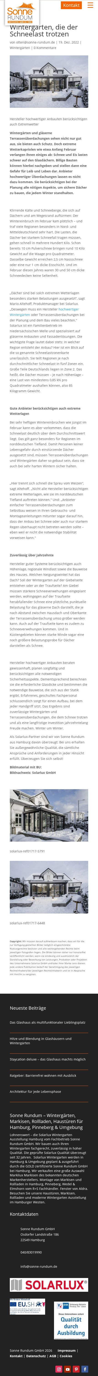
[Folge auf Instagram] (58, 1369)
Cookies (66, 1356)
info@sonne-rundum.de (39, 1266)
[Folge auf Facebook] (84, 1369)
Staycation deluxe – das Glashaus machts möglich (48, 1059)
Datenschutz (36, 1356)
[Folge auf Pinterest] (76, 1369)
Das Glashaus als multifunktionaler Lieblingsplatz (47, 1022)
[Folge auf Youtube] (67, 1369)
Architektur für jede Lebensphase (35, 1091)
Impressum (67, 1350)
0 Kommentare (45, 48)
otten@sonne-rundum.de (35, 42)
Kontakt (71, 5)
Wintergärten (20, 48)
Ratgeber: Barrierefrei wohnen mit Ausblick (43, 1075)
